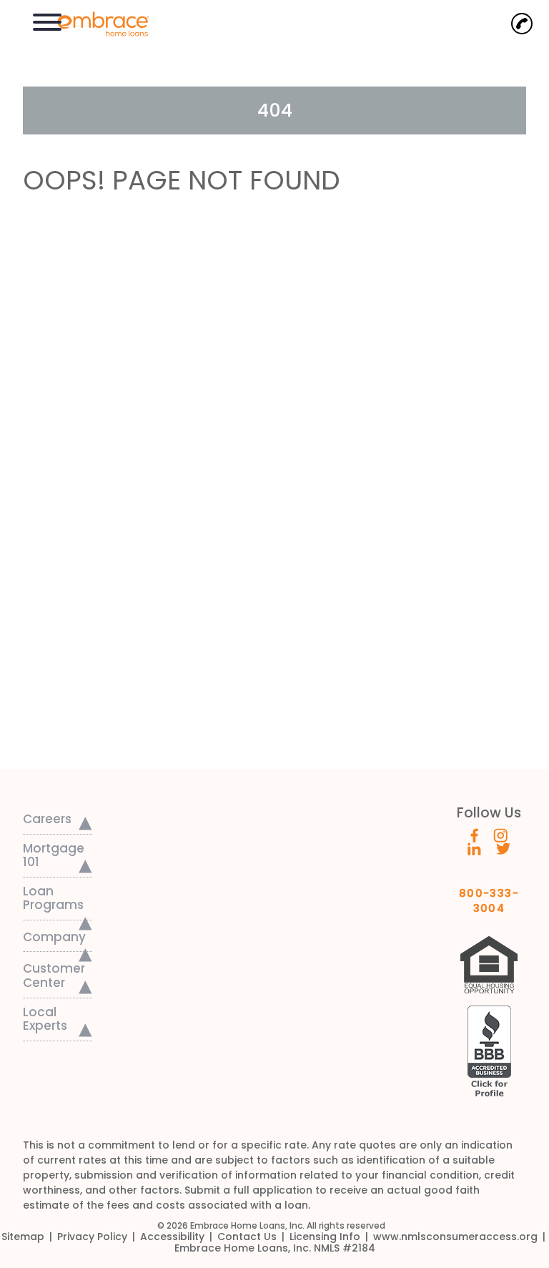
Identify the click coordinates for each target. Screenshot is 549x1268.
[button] (47, 20)
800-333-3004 (489, 895)
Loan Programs (53, 898)
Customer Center (54, 975)
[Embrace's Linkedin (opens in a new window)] (474, 848)
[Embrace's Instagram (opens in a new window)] (500, 834)
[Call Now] (522, 23)
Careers (47, 818)
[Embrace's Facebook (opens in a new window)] (474, 834)
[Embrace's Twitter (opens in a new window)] (503, 848)
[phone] (522, 23)
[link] (96, 22)
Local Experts (45, 1019)
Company (54, 936)
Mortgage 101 (53, 855)
